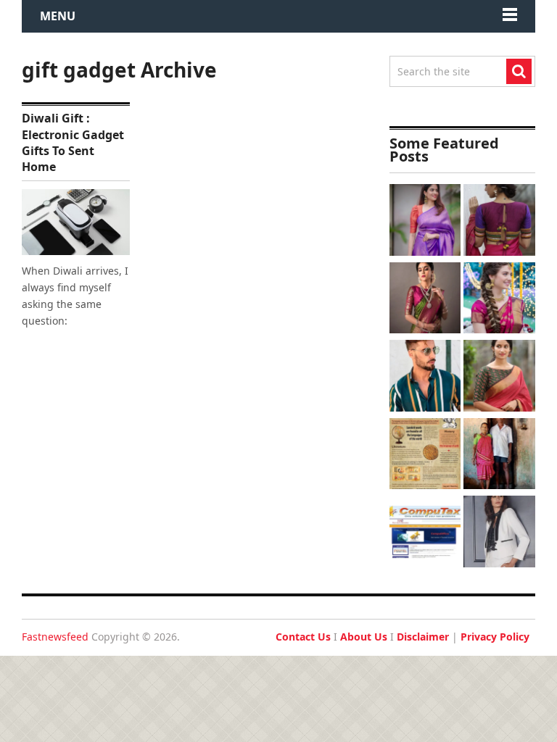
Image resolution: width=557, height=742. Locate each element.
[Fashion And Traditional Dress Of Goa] (499, 455)
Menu (57, 16)
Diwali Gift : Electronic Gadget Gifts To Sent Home (73, 142)
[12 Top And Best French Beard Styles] (425, 377)
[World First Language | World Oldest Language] (425, 455)
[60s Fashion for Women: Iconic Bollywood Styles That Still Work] (499, 533)
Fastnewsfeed (55, 636)
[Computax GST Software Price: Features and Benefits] (425, 533)
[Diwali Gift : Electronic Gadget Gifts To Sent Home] (76, 222)
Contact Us (303, 636)
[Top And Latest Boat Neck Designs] (499, 377)
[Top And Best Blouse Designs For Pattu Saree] (425, 300)
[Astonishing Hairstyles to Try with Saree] (499, 300)
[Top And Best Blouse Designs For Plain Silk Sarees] (425, 221)
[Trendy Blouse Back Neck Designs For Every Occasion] (499, 221)
